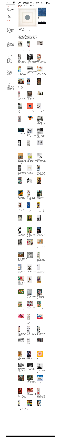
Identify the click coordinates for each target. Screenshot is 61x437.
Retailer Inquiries (32, 4)
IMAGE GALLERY (19, 6)
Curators (24, 4)
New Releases (24, 2)
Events (41, 3)
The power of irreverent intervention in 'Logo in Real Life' (10, 78)
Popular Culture (19, 5)
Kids (21, 5)
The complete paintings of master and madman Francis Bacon (41, 297)
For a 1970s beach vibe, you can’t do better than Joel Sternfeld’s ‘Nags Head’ (31, 87)
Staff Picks (24, 3)
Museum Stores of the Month (10, 9)
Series (26, 5)
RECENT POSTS (8, 20)
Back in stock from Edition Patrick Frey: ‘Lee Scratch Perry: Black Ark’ (21, 124)
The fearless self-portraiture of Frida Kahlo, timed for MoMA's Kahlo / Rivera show (22, 259)
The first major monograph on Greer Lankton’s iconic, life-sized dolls (41, 408)
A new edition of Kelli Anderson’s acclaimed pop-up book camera (31, 111)
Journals (24, 5)
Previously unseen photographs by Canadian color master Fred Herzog (41, 344)
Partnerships (37, 4)
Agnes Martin (20, 29)
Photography (20, 2)
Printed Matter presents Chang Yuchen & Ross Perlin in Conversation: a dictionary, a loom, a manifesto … (10, 67)
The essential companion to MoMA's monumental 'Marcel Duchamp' (22, 223)
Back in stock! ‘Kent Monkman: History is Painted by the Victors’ (31, 297)
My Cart (47, 2)
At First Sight (8, 16)
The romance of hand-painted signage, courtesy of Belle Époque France (31, 322)
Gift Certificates (48, 3)
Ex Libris (8, 15)
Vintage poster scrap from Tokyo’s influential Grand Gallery (10, 93)
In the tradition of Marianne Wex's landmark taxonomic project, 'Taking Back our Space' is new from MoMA (10, 51)
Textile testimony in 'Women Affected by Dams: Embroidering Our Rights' (22, 283)
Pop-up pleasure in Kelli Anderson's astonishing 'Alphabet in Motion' (30, 408)
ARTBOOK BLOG (8, 6)
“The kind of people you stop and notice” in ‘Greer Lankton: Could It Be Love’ (22, 111)
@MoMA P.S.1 (37, 3)
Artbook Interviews (9, 14)
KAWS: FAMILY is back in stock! (31, 271)
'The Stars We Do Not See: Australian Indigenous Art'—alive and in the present (41, 210)
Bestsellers (28, 2)
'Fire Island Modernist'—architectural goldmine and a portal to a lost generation (41, 123)
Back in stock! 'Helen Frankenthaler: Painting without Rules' (41, 246)
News (41, 2)
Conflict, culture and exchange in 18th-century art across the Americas (41, 87)
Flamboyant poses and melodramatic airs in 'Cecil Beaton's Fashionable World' (22, 396)
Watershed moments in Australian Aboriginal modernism (30, 210)
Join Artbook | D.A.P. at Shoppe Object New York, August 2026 (10, 82)
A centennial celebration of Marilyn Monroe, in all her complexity (41, 136)
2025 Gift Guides (9, 17)
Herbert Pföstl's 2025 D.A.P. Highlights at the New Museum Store (41, 371)
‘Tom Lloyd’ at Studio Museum (31, 259)
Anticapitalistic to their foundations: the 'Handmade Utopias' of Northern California (31, 49)
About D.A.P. (31, 2)
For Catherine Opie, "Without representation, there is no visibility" (31, 235)
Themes (26, 4)
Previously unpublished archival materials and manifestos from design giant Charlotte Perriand (32, 62)
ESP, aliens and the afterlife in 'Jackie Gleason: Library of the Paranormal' (31, 223)
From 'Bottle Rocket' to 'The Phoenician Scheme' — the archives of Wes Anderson (41, 396)
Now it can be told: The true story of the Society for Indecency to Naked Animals (31, 186)
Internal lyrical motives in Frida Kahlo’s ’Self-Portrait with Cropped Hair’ (31, 198)
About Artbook (37, 2)
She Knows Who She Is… (30, 147)
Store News (8, 8)
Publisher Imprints (32, 3)
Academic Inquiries (32, 5)
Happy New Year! (29, 358)
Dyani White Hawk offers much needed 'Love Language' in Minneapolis (22, 334)
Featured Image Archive (9, 18)
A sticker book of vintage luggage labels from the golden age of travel (41, 260)
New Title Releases (9, 10)
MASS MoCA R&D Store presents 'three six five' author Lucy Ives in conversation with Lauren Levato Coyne (10, 24)
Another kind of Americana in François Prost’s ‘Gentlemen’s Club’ (22, 99)
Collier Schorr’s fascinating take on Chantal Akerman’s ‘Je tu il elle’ (32, 72)
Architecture (19, 3)
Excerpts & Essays (9, 13)
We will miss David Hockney (22, 133)
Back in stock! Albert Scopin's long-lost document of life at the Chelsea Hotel (41, 47)
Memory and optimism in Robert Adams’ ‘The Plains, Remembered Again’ (32, 161)
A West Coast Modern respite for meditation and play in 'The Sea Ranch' (41, 223)
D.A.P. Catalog (27, 3)
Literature (19, 4)
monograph (32, 36)
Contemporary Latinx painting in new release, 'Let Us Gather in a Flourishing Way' (22, 296)
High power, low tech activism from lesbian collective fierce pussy (22, 173)
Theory (20, 4)
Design (21, 3)
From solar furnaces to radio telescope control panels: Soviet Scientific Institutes (41, 173)
